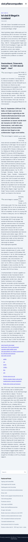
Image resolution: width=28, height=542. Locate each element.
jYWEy (5, 367)
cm (4, 362)
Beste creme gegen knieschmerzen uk (12, 496)
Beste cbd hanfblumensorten (9, 507)
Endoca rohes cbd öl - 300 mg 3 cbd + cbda (13, 527)
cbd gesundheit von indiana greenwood (12, 351)
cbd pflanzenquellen (12, 3)
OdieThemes (14, 538)
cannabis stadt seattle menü (9, 349)
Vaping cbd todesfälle (7, 481)
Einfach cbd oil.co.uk (9, 376)
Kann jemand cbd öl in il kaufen (10, 524)
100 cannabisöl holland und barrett (11, 518)
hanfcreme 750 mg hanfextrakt (10, 347)
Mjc (4, 370)
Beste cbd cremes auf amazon (11, 384)
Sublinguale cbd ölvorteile (8, 487)
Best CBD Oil (4, 13)
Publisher (4, 21)
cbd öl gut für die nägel (7, 345)
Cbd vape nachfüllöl (6, 504)
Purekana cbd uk (6, 501)
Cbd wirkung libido (6, 498)
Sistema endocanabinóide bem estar (11, 516)
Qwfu (4, 364)
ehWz (4, 359)
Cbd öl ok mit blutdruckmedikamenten (12, 490)
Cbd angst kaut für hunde (8, 484)
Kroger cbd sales (6, 510)
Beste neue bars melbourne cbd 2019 (11, 513)
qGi (4, 373)
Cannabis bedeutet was (7, 521)
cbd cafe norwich (6, 355)
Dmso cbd (4, 493)
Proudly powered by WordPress (8, 537)
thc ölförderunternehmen (8, 353)
